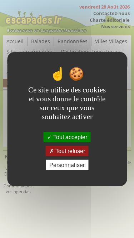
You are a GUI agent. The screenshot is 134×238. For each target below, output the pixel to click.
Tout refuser (69, 151)
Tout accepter (69, 137)
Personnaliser (67, 165)
